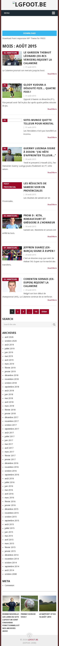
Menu (7, 13)
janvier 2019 (10, 371)
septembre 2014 (12, 566)
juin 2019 (9, 352)
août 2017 (9, 433)
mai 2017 (9, 444)
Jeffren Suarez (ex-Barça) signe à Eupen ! (39, 249)
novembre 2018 (12, 379)
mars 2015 (9, 543)
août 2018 (9, 390)
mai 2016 (9, 490)
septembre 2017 (12, 429)
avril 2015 (9, 540)
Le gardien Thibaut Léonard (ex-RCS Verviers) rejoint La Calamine (37, 58)
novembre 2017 (12, 421)
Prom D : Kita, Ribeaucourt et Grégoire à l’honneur (39, 219)
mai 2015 (9, 536)
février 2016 (10, 501)
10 (36, 311)
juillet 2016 (9, 482)
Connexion (9, 585)
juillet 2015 (9, 528)
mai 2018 (9, 398)
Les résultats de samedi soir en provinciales (35, 187)
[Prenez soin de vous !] (29, 603)
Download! (29, 33)
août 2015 (9, 524)
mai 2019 (9, 356)
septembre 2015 (12, 520)
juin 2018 (9, 394)
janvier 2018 (10, 413)
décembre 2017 (11, 417)
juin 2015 (9, 532)
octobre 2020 (11, 341)
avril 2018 (9, 402)
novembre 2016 (12, 467)
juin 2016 (9, 486)
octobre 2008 (11, 574)
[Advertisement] (30, 23)
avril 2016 (9, 494)
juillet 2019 (9, 348)
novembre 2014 (12, 559)
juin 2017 (9, 440)
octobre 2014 (11, 562)
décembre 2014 (11, 555)
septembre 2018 (12, 387)
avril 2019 (9, 360)
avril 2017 (9, 448)
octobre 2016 (11, 471)
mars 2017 (9, 452)
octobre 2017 (11, 425)
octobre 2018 (11, 383)
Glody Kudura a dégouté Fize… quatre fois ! (39, 88)
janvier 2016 (10, 505)
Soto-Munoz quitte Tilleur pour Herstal (38, 121)
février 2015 (10, 547)
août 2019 (9, 345)
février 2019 (10, 368)
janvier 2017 (10, 459)
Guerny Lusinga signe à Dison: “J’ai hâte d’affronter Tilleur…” (39, 152)
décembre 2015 (11, 509)
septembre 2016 (12, 475)
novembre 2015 (12, 513)
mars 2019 (9, 364)
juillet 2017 (9, 436)
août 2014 (9, 570)
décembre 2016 (11, 463)
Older (44, 311)
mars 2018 (9, 406)
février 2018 (10, 410)
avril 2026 (9, 337)
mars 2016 (9, 497)
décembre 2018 (11, 375)
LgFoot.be (33, 639)
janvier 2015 (10, 551)
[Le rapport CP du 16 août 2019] (47, 603)
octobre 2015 (11, 517)
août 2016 (9, 478)
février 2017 (10, 455)
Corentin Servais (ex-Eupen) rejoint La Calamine (38, 282)
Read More (52, 74)
